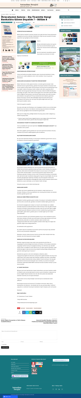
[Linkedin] (67, 1)
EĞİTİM (28, 10)
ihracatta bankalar (37, 308)
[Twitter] (69, 1)
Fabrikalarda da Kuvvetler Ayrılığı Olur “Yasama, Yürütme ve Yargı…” (8, 80)
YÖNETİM (23, 10)
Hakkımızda (13, 364)
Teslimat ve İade (14, 370)
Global (58, 0)
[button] (68, 10)
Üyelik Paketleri (23, 0)
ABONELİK (58, 10)
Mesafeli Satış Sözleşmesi (16, 368)
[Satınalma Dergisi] (40, 5)
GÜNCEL (17, 10)
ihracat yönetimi (29, 308)
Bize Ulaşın (54, 0)
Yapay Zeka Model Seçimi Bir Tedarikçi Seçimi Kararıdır (8, 73)
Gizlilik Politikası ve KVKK (46, 0)
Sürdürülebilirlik (36, 10)
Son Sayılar (13, 362)
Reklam (39, 0)
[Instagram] (65, 1)
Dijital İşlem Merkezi (15, 366)
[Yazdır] (40, 312)
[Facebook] (63, 1)
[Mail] (9, 50)
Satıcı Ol (28, 0)
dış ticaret (23, 308)
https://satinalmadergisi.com (6, 38)
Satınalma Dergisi (19, 22)
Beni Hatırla (4, 344)
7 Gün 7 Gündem (12, 14)
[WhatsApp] (30, 312)
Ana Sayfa (3, 14)
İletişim (12, 372)
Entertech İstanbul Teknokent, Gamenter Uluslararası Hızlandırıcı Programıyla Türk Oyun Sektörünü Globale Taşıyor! (44, 322)
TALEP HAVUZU (50, 10)
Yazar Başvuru (34, 0)
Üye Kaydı (17, 0)
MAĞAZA (43, 10)
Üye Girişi (13, 0)
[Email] (37, 312)
